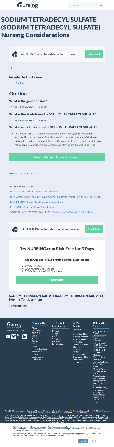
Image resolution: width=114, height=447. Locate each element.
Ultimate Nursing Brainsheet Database (99, 338)
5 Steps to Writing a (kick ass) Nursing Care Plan (100, 371)
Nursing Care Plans (80, 334)
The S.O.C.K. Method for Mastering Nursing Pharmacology (100, 386)
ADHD (55, 336)
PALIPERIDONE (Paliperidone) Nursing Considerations (36, 201)
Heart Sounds (78, 360)
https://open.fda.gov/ (27, 173)
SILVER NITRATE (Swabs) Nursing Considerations (34, 191)
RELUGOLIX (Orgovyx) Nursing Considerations (32, 207)
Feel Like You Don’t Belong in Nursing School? (100, 364)
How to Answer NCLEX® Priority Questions (99, 350)
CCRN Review (37, 330)
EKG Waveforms (79, 354)
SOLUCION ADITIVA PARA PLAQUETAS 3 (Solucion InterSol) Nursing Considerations (51, 212)
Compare (56, 339)
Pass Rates (56, 341)
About (34, 328)
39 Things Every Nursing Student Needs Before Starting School (99, 395)
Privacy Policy (37, 354)
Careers (35, 346)
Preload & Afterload (80, 337)
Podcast (35, 338)
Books (34, 336)
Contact (35, 341)
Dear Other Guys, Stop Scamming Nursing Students (100, 378)
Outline (19, 83)
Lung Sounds (77, 362)
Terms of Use (37, 352)
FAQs (34, 344)
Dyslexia (55, 331)
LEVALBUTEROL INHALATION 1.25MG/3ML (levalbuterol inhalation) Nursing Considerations (55, 196)
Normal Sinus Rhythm (78, 350)
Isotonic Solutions (79, 339)
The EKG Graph (79, 342)
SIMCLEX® (36, 333)
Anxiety (55, 333)
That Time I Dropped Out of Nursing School (99, 357)
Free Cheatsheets (59, 344)
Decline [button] (95, 441)
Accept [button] (83, 441)
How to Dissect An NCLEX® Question (100, 344)
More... (95, 402)
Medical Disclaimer (39, 349)
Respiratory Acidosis (81, 357)
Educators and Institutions (37, 358)
